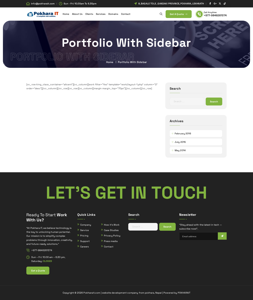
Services (100, 14)
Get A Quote (177, 14)
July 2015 (180, 142)
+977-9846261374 (215, 15)
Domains (113, 14)
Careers (84, 246)
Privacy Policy (112, 235)
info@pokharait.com (43, 3)
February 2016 (183, 133)
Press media (111, 241)
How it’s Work (111, 224)
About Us (77, 14)
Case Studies (111, 230)
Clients (89, 14)
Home (66, 14)
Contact (125, 14)
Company (85, 224)
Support (85, 241)
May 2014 (180, 150)
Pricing (84, 235)
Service (84, 230)
